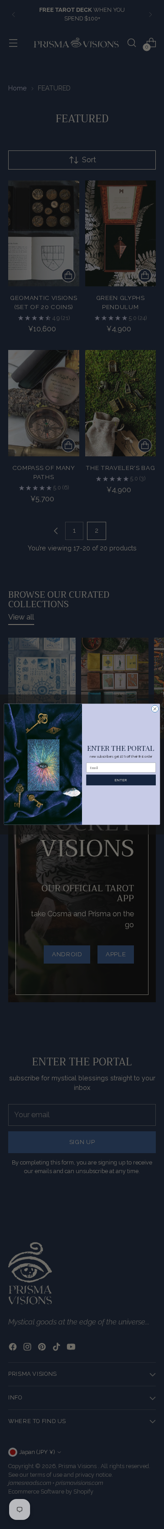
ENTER (121, 780)
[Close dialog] (154, 708)
